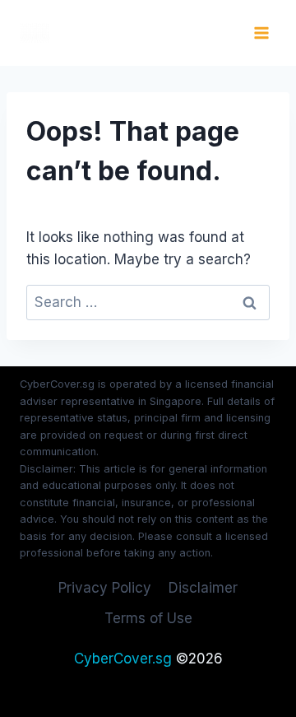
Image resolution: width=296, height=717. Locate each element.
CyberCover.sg (123, 658)
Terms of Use (148, 618)
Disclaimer (203, 588)
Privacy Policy (104, 588)
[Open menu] (261, 32)
